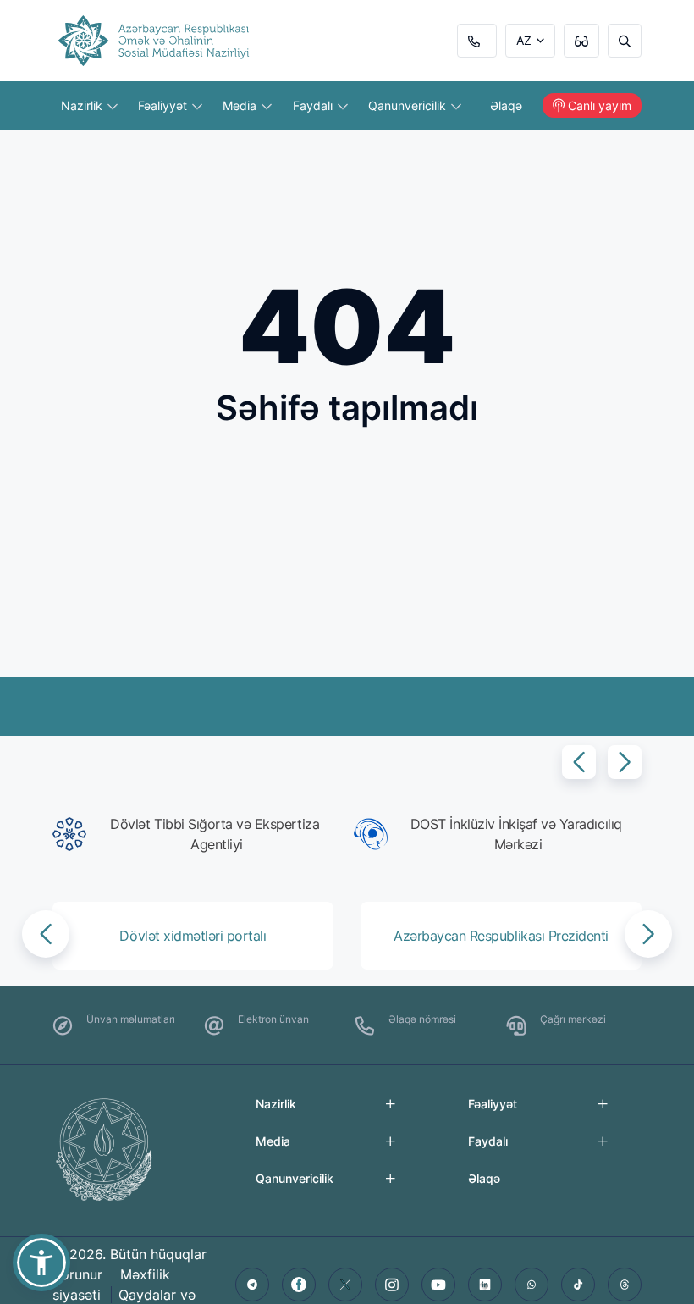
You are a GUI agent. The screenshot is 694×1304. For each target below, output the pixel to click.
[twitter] (345, 1284)
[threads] (625, 1284)
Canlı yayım (599, 105)
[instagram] (392, 1284)
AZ (524, 40)
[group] (196, 834)
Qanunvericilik (408, 105)
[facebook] (299, 1284)
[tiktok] (578, 1284)
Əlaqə (506, 105)
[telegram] (252, 1284)
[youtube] (438, 1284)
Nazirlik (83, 105)
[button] (579, 762)
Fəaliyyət (164, 105)
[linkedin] (485, 1284)
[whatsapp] (531, 1284)
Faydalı (314, 105)
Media (241, 105)
